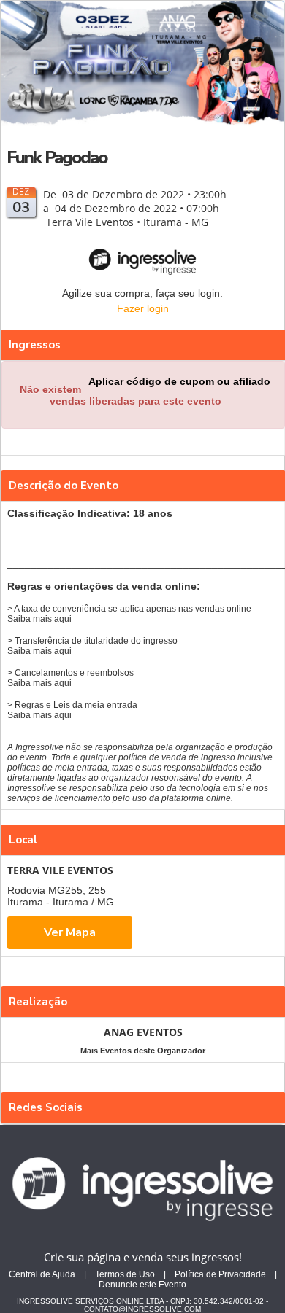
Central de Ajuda (42, 1274)
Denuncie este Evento (142, 1284)
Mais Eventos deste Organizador (142, 1050)
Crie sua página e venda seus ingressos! (143, 1257)
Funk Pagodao (57, 157)
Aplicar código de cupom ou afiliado (179, 381)
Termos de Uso (125, 1274)
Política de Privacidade (220, 1274)
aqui (63, 619)
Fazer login (143, 308)
